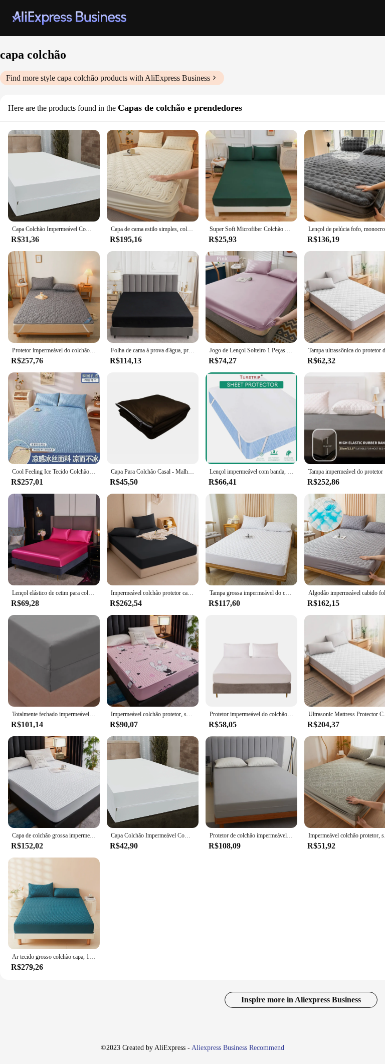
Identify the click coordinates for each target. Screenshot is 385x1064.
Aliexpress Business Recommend (237, 1047)
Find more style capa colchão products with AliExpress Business (108, 78)
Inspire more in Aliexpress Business (301, 999)
